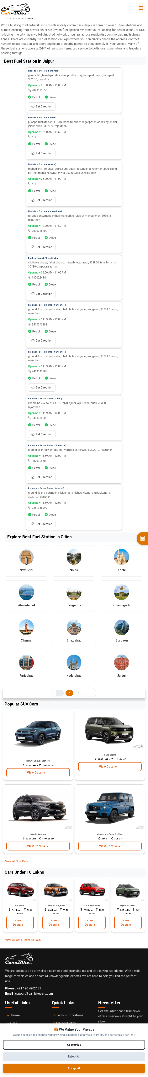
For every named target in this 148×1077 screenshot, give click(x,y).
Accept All (74, 1068)
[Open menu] (141, 7)
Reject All (74, 1056)
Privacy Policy (66, 1023)
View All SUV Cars (17, 861)
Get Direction (43, 106)
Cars (13, 1023)
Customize (74, 1044)
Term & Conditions (69, 1015)
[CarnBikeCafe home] (19, 958)
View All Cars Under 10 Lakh (23, 940)
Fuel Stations (18, 18)
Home (8, 18)
